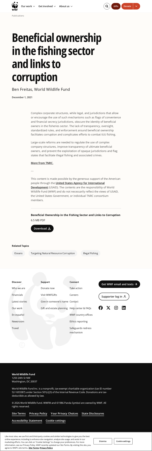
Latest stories (19, 301)
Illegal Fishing (90, 253)
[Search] (107, 6)
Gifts (116, 6)
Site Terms (19, 413)
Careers (74, 295)
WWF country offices (81, 314)
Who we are (18, 288)
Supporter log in (112, 296)
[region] (76, 441)
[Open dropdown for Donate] (136, 6)
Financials (17, 295)
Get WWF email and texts (118, 284)
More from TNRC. (42, 163)
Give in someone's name (54, 301)
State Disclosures (93, 413)
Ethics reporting (79, 321)
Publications (18, 16)
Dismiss (102, 441)
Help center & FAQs (80, 308)
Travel (15, 328)
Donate (127, 6)
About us (64, 6)
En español (18, 314)
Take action (76, 288)
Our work (26, 6)
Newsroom (18, 321)
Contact (74, 301)
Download (40, 228)
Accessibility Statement (27, 420)
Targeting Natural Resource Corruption (53, 253)
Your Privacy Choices (64, 413)
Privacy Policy (38, 413)
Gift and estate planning (54, 308)
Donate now (47, 288)
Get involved (45, 6)
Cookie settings (56, 420)
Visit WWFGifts (49, 295)
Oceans (18, 253)
